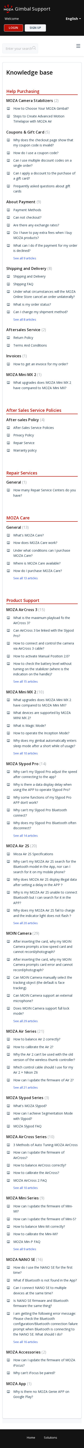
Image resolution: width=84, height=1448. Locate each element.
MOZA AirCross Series (29, 1136)
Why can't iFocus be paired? (34, 1373)
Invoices (16, 355)
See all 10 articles (25, 753)
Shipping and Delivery (28, 268)
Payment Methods (27, 210)
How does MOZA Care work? (35, 542)
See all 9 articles (24, 258)
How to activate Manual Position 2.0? (41, 656)
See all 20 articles (25, 923)
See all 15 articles (25, 681)
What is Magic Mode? (29, 725)
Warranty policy (25, 450)
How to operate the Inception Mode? (41, 733)
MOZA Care (18, 518)
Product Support (22, 600)
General (15, 482)
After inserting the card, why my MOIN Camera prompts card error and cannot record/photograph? (43, 964)
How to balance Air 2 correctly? (36, 1039)
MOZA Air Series (24, 1031)
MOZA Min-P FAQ (26, 1241)
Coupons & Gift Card (27, 132)
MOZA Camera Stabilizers (31, 100)
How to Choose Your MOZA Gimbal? (41, 108)
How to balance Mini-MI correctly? (39, 1226)
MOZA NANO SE (24, 1259)
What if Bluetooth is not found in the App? (45, 1280)
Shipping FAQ (23, 284)
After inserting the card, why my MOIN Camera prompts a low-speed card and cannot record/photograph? (42, 946)
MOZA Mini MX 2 (23, 374)
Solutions (50, 1437)
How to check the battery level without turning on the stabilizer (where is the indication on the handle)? (42, 668)
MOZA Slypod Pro (25, 763)
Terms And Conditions (30, 345)
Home (31, 1437)
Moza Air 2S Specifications (33, 854)
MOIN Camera (22, 933)
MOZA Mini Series (24, 1198)
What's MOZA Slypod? (30, 1106)
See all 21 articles (25, 1087)
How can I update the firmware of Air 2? (43, 1080)
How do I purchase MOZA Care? (37, 570)
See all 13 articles (25, 578)
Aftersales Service (25, 329)
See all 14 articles (25, 835)
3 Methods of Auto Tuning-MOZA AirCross (45, 1145)
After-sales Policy (24, 419)
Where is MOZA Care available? (36, 563)
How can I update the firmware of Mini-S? (44, 1219)
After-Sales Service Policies (33, 427)
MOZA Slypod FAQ (27, 1126)
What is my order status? (32, 304)
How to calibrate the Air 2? (33, 1047)
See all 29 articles (25, 1021)
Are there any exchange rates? (36, 225)
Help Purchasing (22, 91)
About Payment (23, 201)
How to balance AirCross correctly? (39, 1165)
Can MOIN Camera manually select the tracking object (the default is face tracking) (42, 982)
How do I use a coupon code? (35, 153)
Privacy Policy (23, 435)
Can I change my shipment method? (40, 312)
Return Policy (23, 337)
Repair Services (21, 473)
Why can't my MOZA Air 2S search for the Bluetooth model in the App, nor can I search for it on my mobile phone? (44, 866)
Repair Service (24, 443)
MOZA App (18, 1383)
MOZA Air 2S (21, 845)
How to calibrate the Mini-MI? (35, 1234)
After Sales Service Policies (33, 410)
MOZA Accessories (25, 1352)
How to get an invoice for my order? (40, 364)
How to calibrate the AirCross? (36, 1172)
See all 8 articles (24, 319)
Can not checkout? (27, 217)
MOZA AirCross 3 (25, 609)
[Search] (34, 48)
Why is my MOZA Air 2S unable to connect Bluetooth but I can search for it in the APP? (45, 897)
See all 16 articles (25, 1342)
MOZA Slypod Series (27, 1097)
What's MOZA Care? (28, 535)
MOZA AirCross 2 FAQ (30, 1180)
